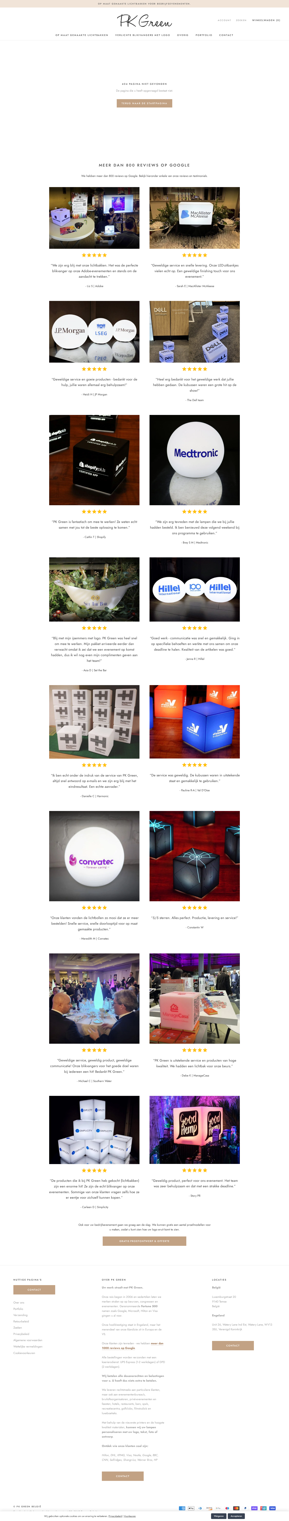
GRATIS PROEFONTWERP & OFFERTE (144, 1241)
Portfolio (204, 35)
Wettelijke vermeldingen (27, 1346)
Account (224, 20)
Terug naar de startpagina (144, 103)
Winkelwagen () (266, 20)
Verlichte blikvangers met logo (142, 35)
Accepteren (236, 1516)
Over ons (18, 1302)
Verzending (20, 1315)
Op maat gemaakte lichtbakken (82, 35)
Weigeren (219, 1516)
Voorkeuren (130, 1516)
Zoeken (241, 20)
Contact (226, 35)
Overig (183, 35)
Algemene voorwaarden (27, 1340)
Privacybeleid (115, 1516)
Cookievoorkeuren (24, 1353)
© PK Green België (27, 1506)
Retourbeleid (21, 1321)
